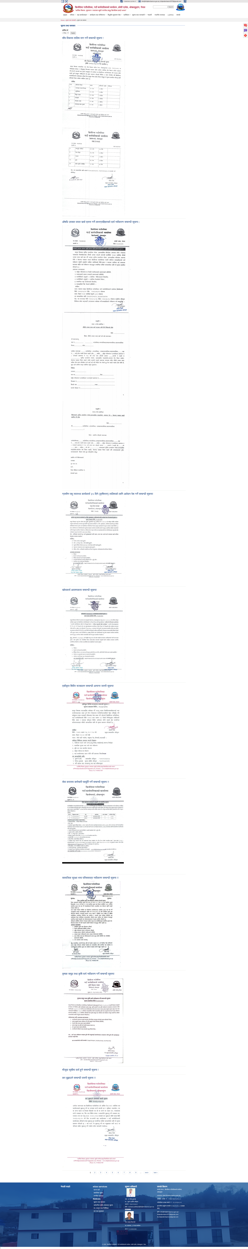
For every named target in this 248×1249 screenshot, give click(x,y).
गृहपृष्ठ (65, 15)
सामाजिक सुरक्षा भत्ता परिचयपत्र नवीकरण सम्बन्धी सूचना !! (90, 877)
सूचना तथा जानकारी (138, 15)
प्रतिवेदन (126, 15)
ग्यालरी (150, 15)
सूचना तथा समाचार (99, 1202)
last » (155, 1172)
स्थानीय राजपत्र (160, 15)
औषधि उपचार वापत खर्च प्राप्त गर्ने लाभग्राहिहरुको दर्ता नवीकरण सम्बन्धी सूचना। (101, 221)
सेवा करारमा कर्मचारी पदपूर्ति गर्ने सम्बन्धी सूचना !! (85, 781)
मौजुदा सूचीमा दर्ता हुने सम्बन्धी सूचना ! (80, 1069)
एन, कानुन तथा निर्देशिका (101, 1208)
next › (147, 1172)
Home (62, 20)
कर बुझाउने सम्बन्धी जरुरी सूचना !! (79, 1077)
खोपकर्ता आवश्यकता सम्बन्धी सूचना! (79, 589)
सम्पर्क (178, 15)
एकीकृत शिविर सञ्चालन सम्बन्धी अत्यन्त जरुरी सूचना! (88, 685)
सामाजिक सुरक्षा (98, 1193)
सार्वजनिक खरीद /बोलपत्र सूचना (103, 1205)
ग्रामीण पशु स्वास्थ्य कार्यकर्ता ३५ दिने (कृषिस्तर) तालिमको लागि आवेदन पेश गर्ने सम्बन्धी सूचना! (107, 493)
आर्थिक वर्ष (65, 30)
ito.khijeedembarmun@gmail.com (167, 1217)
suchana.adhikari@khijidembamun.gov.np (141, 1206)
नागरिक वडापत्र (98, 1196)
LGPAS (171, 15)
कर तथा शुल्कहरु (99, 1211)
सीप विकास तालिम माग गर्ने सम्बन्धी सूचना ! (83, 38)
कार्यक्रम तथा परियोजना (97, 15)
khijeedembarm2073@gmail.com (167, 1214)
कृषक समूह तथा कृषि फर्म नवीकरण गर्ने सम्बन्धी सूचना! (88, 973)
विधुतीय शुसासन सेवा (114, 15)
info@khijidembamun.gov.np (169, 1212)
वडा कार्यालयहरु (82, 15)
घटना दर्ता (97, 1190)
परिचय (72, 15)
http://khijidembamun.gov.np (171, 1195)
